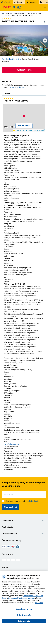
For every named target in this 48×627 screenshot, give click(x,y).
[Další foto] (45, 40)
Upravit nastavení (24, 609)
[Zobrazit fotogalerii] (24, 40)
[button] (24, 116)
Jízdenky (7, 2)
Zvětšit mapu (24, 125)
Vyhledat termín (24, 70)
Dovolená (33, 2)
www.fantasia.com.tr (11, 444)
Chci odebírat (10, 507)
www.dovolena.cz (18, 87)
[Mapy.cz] (9, 126)
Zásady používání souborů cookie (21, 598)
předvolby (39, 603)
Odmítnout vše (24, 615)
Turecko (5, 59)
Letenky (20, 2)
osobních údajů (32, 501)
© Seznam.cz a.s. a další (34, 130)
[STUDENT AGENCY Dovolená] (10, 7)
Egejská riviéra (15, 59)
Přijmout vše (24, 621)
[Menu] (44, 7)
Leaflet (18, 130)
